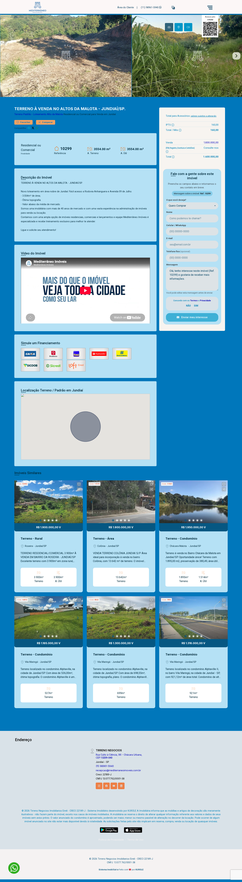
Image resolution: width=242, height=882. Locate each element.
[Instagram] (99, 786)
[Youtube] (114, 786)
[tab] (169, 27)
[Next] (77, 501)
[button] (173, 7)
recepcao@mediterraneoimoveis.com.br (118, 770)
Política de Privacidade (111, 839)
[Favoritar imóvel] (79, 484)
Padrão (27, 114)
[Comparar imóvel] (79, 489)
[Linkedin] (121, 786)
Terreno (18, 114)
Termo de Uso (135, 839)
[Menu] (210, 7)
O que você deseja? (176, 200)
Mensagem (172, 264)
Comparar (47, 122)
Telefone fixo (178, 251)
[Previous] (19, 501)
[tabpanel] (121, 56)
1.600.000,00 (211, 142)
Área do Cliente (125, 7)
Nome (169, 212)
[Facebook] (106, 786)
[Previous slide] (6, 56)
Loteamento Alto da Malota (48, 114)
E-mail (169, 238)
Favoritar (25, 122)
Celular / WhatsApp (176, 225)
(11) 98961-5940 (150, 7)
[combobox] (192, 205)
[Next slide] (236, 56)
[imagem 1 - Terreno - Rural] (48, 501)
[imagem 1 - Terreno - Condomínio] (193, 501)
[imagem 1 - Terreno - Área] (121, 501)
